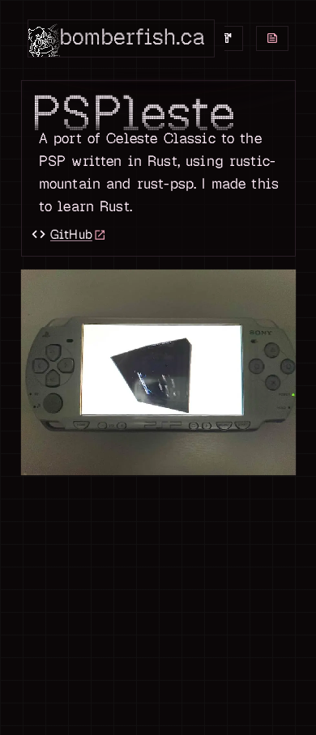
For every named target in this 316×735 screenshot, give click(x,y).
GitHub (61, 234)
